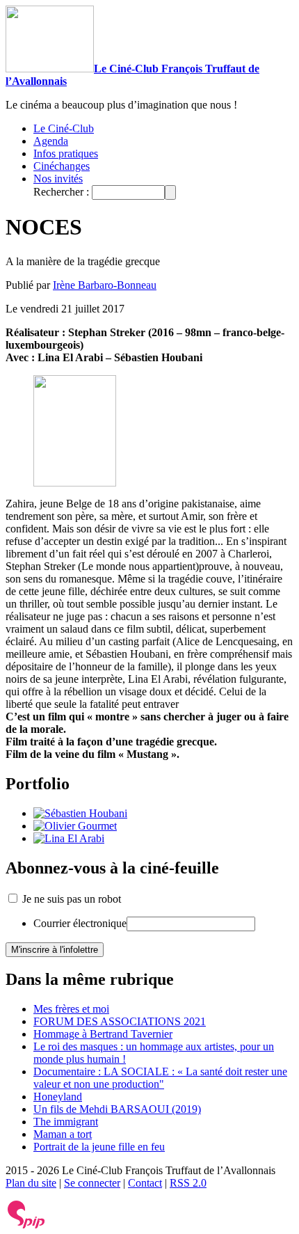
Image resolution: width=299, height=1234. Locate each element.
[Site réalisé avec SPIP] (26, 1225)
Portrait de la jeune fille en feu (99, 1147)
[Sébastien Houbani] (80, 813)
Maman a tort (62, 1134)
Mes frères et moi (71, 1009)
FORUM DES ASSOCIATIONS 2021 (119, 1021)
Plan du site (31, 1183)
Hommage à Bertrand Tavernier (102, 1034)
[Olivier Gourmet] (75, 826)
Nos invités (58, 178)
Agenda (50, 141)
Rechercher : (61, 192)
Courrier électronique (80, 923)
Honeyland (57, 1096)
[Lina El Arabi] (68, 838)
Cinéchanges (61, 166)
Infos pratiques (65, 153)
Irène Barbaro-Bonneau (104, 285)
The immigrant (65, 1122)
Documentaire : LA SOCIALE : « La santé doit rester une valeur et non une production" (160, 1078)
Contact (145, 1183)
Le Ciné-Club (63, 128)
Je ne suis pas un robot (70, 899)
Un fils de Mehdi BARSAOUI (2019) (117, 1109)
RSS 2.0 (188, 1183)
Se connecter (92, 1183)
